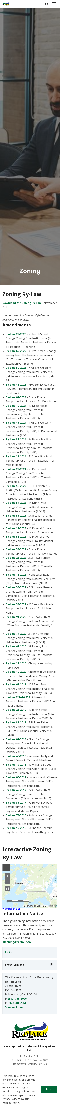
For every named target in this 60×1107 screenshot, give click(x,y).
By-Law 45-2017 (16, 790)
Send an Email (14, 1007)
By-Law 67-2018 (16, 739)
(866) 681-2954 (17, 1003)
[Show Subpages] (51, 964)
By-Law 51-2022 (16, 536)
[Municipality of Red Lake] (5, 4)
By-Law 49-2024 (16, 406)
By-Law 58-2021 (16, 587)
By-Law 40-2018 (16, 756)
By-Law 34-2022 (16, 549)
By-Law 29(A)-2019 (18, 697)
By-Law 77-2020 (16, 634)
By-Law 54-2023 (16, 503)
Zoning (9, 952)
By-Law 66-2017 (16, 777)
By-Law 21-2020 (16, 663)
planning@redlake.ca (16, 942)
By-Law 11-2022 (16, 574)
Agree (49, 1089)
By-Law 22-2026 (16, 334)
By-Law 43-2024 (16, 422)
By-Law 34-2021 (16, 604)
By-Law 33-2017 (16, 802)
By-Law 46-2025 (16, 384)
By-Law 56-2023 (16, 486)
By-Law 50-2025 (16, 367)
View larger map (11, 908)
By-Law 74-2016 (16, 815)
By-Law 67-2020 (16, 646)
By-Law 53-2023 (16, 515)
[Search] (46, 4)
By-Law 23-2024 (16, 456)
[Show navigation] (54, 4)
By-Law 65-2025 (16, 351)
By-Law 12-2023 (16, 528)
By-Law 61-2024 (16, 397)
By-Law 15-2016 (16, 828)
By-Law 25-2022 (16, 558)
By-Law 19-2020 (16, 672)
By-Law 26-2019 (16, 710)
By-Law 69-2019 (16, 684)
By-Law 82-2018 (16, 722)
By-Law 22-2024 (16, 469)
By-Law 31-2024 (16, 439)
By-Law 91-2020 (16, 617)
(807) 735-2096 (17, 998)
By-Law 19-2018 (16, 764)
